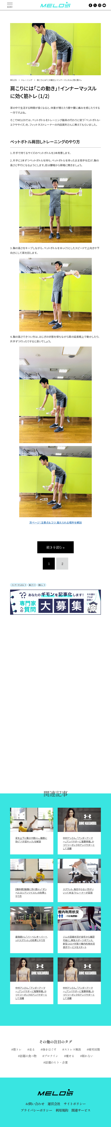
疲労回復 (94, 1049)
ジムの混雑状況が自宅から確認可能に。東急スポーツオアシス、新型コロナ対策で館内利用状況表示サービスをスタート (79, 942)
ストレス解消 (72, 1049)
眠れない (87, 1056)
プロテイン (51, 1056)
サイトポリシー (75, 1103)
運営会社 (54, 1103)
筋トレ (40, 585)
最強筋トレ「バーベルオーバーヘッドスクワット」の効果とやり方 (31, 938)
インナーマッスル (17, 585)
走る (32, 1049)
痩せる (70, 1056)
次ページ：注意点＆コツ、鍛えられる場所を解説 (55, 522)
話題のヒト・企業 (56, 1062)
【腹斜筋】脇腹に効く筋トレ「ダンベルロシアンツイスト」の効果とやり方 (31, 892)
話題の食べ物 (28, 1056)
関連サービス (80, 1110)
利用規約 (62, 1110)
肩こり (31, 585)
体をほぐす (49, 1049)
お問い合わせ (34, 1103)
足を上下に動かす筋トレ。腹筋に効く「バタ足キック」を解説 (31, 839)
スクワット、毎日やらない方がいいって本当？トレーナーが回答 (78, 890)
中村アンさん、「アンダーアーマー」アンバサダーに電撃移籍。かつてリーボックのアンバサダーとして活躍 (79, 843)
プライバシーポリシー (36, 1110)
